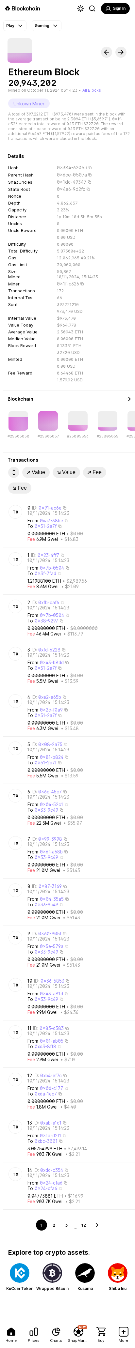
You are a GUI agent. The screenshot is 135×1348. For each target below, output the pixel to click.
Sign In (119, 8)
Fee (97, 472)
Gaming (42, 25)
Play (10, 25)
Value (38, 472)
